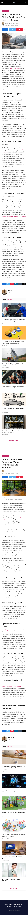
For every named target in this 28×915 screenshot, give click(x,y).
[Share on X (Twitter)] (12, 29)
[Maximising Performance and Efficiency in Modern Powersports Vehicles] (14, 377)
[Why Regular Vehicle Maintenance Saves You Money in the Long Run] (14, 310)
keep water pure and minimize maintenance (14, 216)
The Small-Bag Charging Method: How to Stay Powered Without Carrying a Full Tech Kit (13, 767)
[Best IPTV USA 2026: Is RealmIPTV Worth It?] (14, 848)
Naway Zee (9, 23)
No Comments (6, 25)
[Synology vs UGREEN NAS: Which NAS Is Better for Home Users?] (14, 781)
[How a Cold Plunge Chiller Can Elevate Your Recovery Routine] (14, 41)
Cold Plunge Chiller (14, 68)
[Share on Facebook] (5, 29)
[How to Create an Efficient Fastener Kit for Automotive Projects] (14, 422)
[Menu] (2, 2)
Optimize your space (7, 630)
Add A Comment (14, 440)
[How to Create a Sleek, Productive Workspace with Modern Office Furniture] (14, 488)
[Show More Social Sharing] (24, 29)
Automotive (5, 10)
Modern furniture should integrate (11, 686)
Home (6, 904)
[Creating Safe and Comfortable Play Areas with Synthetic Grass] (14, 803)
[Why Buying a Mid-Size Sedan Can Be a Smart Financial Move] (14, 399)
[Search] (26, 2)
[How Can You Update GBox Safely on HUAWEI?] (14, 870)
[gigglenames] (14, 2)
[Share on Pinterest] (19, 29)
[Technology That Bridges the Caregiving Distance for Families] (14, 826)
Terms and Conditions (15, 904)
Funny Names (5, 455)
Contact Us (17, 906)
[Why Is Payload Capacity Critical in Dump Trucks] (14, 355)
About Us (10, 906)
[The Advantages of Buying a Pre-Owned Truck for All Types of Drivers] (14, 333)
